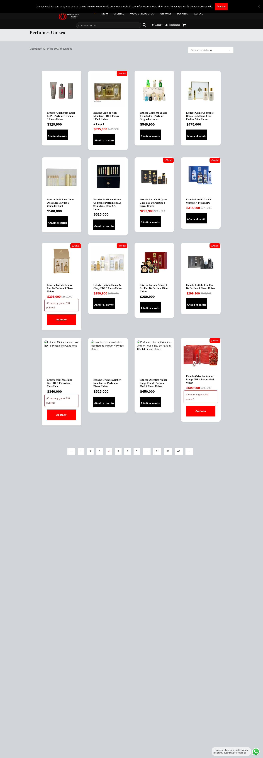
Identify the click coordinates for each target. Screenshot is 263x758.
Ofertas (119, 14)
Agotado (61, 319)
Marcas (198, 14)
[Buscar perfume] (146, 25)
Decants (182, 14)
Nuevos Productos (142, 14)
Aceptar (221, 6)
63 (178, 451)
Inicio (104, 14)
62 (168, 451)
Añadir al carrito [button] (57, 136)
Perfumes (166, 14)
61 (157, 451)
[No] (258, 6)
